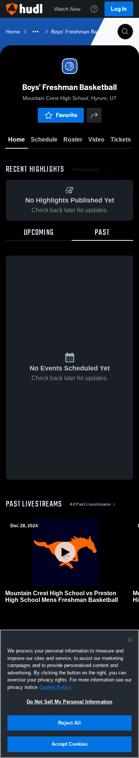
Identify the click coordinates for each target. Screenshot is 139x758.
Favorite (66, 115)
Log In (119, 9)
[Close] (130, 640)
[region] (69, 693)
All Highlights (86, 169)
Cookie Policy (55, 687)
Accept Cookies (70, 744)
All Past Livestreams (90, 504)
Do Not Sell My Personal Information (70, 701)
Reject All (69, 723)
